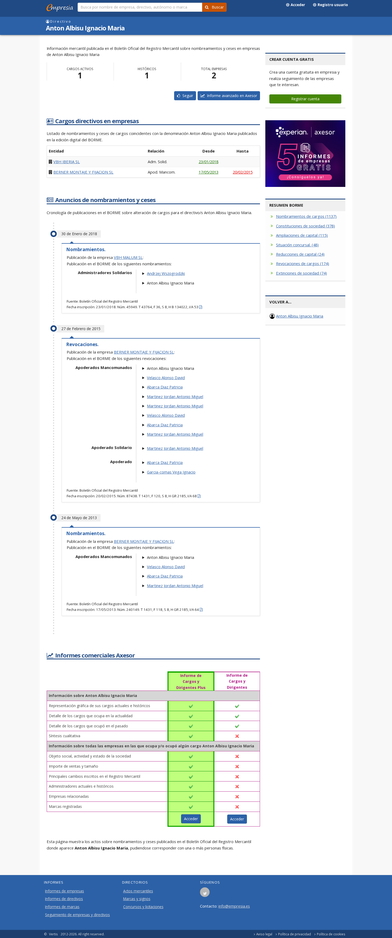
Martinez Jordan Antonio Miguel (175, 396)
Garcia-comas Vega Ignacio (171, 472)
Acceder (297, 4)
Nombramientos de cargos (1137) (306, 216)
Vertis (53, 934)
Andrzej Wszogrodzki (166, 273)
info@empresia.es (234, 906)
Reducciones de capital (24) (300, 254)
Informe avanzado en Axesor (231, 95)
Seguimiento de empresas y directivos (77, 914)
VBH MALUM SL (128, 257)
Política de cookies (331, 934)
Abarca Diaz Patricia (165, 387)
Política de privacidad (294, 934)
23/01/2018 (208, 161)
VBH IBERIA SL (66, 161)
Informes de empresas (64, 891)
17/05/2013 (208, 172)
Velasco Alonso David (166, 377)
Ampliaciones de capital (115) (302, 235)
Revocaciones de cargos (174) (302, 263)
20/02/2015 (243, 172)
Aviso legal (264, 934)
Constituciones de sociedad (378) (305, 226)
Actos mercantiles (138, 891)
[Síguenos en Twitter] (205, 894)
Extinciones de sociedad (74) (301, 273)
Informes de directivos (64, 898)
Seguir (186, 95)
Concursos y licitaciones (143, 906)
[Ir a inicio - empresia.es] (61, 6)
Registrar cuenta (305, 98)
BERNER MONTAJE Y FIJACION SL (83, 172)
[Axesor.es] (305, 153)
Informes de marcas (62, 906)
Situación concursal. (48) (297, 244)
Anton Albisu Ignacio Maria (299, 316)
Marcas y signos (136, 898)
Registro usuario (332, 4)
